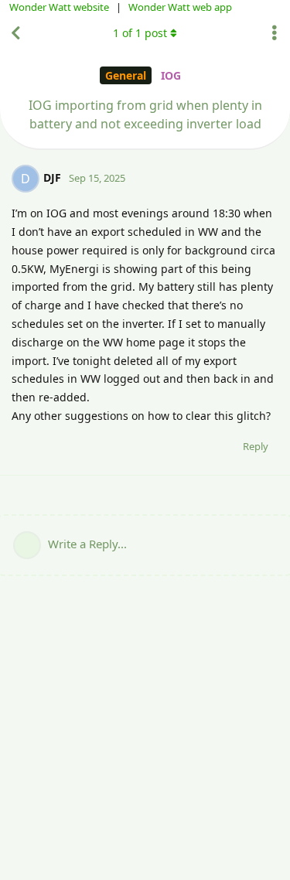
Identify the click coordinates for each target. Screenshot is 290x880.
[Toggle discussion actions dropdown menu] (274, 33)
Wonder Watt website (59, 7)
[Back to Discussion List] (15, 33)
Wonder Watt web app (180, 7)
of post (140, 33)
